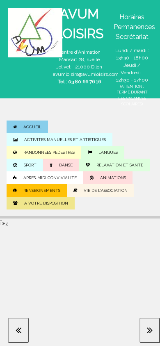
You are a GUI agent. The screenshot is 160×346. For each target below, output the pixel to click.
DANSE (66, 165)
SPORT (30, 165)
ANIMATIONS (113, 177)
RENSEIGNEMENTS (41, 190)
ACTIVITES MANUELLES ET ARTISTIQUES (65, 139)
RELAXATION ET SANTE (119, 165)
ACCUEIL (32, 127)
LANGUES (108, 152)
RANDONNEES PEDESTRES (49, 152)
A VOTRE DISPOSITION (46, 203)
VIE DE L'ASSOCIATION (106, 190)
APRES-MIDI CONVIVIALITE (50, 177)
